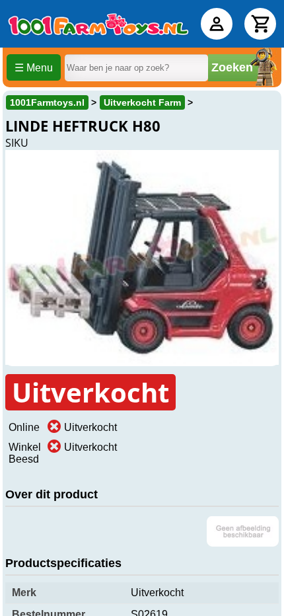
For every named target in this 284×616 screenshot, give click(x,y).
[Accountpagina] (216, 24)
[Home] (98, 24)
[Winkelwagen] (260, 24)
